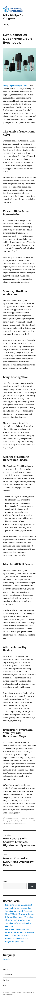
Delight (18, 821)
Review (6, 980)
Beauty (31, 818)
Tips (4, 986)
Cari (5, 882)
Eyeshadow (22, 823)
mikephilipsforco (12, 818)
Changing (6, 821)
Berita (5, 969)
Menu (6, 25)
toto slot (6, 959)
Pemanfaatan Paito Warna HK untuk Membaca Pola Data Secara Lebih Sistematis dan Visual (19, 932)
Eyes (15, 823)
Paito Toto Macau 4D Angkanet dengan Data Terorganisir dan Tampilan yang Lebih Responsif (18, 908)
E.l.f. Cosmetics (8, 823)
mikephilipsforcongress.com (15, 85)
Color (13, 821)
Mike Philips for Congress (13, 17)
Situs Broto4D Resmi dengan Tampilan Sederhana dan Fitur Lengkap (18, 923)
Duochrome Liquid (28, 821)
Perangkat (7, 975)
